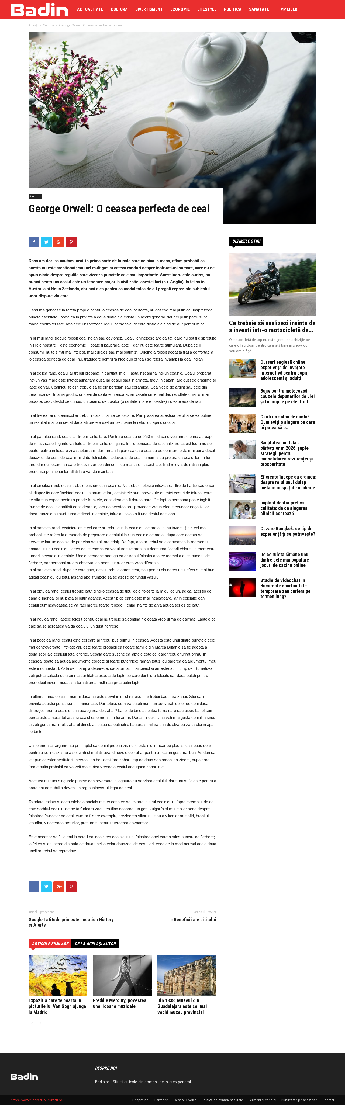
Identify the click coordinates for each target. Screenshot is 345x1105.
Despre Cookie (185, 1100)
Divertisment (149, 9)
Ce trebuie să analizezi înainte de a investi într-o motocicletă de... (272, 326)
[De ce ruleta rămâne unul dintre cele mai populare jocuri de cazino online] (242, 561)
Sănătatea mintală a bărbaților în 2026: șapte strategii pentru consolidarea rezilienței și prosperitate (286, 453)
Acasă (33, 25)
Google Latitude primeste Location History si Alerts (71, 922)
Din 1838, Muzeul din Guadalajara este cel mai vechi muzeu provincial (182, 1006)
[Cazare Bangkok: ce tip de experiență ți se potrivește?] (242, 535)
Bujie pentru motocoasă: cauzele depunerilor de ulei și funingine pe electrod (287, 396)
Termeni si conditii (262, 1100)
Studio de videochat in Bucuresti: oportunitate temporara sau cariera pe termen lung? (285, 588)
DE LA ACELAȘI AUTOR (95, 943)
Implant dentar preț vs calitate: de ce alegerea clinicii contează (284, 508)
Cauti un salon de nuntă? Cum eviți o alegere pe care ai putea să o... (287, 422)
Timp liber (287, 9)
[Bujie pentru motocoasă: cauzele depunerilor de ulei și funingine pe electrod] (242, 397)
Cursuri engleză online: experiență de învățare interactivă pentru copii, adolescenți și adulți (284, 370)
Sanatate (259, 9)
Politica (233, 9)
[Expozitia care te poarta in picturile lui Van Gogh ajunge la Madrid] (58, 975)
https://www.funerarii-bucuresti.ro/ (37, 1100)
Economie (180, 9)
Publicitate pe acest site (299, 1100)
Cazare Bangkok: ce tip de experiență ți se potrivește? (287, 531)
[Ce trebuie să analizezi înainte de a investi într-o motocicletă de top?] (272, 284)
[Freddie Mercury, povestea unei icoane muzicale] (122, 975)
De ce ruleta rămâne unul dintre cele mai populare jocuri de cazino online (285, 560)
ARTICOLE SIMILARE (50, 943)
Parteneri (161, 1100)
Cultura (119, 9)
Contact (328, 1100)
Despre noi (140, 1100)
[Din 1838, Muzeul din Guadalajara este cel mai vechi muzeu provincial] (186, 975)
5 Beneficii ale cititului (193, 919)
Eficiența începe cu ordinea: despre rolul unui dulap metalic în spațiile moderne (288, 482)
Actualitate (90, 9)
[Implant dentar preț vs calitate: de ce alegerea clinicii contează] (242, 509)
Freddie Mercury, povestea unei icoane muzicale (119, 1003)
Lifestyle (206, 9)
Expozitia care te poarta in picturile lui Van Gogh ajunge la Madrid (57, 1006)
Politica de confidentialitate (222, 1100)
